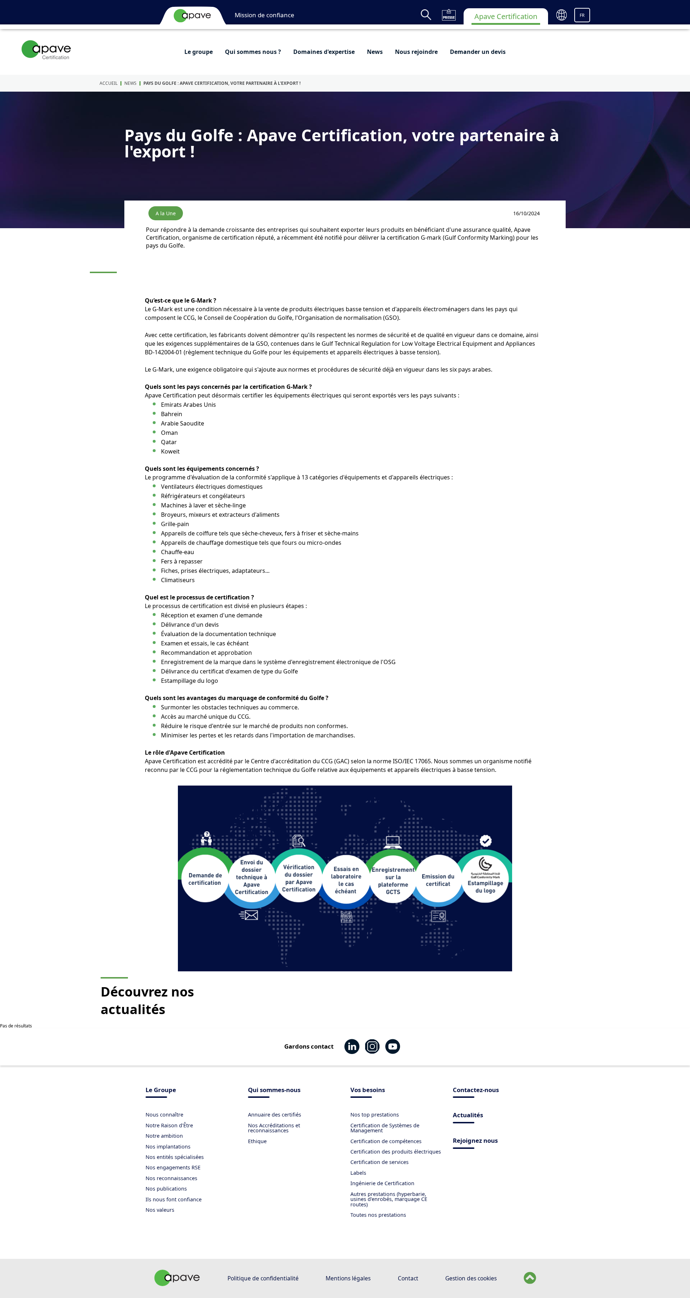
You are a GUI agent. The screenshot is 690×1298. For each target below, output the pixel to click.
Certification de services (379, 1162)
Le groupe (198, 52)
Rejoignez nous (475, 1141)
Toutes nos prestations (378, 1214)
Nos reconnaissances (171, 1178)
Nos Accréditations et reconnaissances (274, 1128)
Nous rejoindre (416, 52)
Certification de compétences (386, 1141)
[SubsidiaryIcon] (46, 49)
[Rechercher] (426, 14)
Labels (358, 1172)
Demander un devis (478, 52)
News (375, 52)
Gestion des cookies (471, 1278)
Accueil (109, 83)
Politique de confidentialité (263, 1278)
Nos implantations (168, 1146)
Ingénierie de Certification (382, 1183)
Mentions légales (348, 1278)
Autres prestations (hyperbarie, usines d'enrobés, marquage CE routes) (388, 1199)
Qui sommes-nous (274, 1090)
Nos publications (166, 1188)
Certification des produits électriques (395, 1151)
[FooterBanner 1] (177, 1284)
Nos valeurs (160, 1209)
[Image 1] (345, 878)
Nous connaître (164, 1114)
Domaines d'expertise (324, 52)
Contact (408, 1278)
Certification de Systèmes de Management (384, 1128)
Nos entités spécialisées (175, 1157)
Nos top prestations (374, 1114)
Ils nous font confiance (174, 1199)
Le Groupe (161, 1090)
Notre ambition (164, 1135)
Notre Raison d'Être (169, 1125)
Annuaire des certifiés (274, 1114)
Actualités (468, 1115)
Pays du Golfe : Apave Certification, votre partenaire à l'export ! (221, 83)
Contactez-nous (476, 1090)
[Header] (192, 15)
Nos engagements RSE (173, 1167)
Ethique (257, 1141)
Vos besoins (367, 1090)
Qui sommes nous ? (253, 52)
